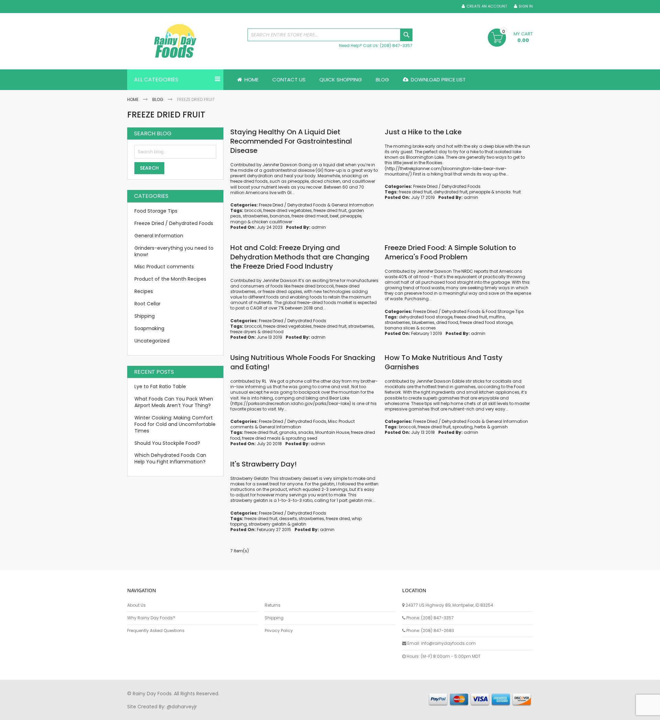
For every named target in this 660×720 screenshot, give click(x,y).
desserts (288, 518)
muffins (497, 317)
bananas (280, 216)
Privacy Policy (279, 630)
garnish (499, 427)
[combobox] (330, 35)
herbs (480, 427)
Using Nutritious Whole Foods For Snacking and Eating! (302, 362)
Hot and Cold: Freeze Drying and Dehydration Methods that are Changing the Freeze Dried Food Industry (300, 257)
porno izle (164, 712)
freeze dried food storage (486, 322)
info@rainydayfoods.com (448, 643)
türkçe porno (211, 712)
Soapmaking (149, 328)
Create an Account (486, 6)
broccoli (253, 210)
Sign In (526, 6)
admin (318, 227)
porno (134, 712)
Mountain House (332, 432)
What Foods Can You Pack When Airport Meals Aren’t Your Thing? (173, 402)
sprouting (462, 427)
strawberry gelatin (267, 524)
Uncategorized (151, 340)
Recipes (143, 291)
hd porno (239, 712)
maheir (186, 712)
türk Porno (282, 712)
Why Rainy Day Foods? (151, 618)
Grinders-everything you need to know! (173, 251)
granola (287, 432)
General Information (352, 205)
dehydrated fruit (450, 192)
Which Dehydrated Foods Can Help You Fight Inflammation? (170, 458)
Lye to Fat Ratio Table (160, 386)
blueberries (423, 322)
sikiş (147, 712)
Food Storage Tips (505, 311)
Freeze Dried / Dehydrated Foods (292, 205)
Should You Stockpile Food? (167, 443)
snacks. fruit (508, 192)
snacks (306, 432)
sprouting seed (301, 438)
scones (428, 328)
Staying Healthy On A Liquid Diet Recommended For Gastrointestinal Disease (291, 141)
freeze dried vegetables (287, 210)
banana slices (400, 328)
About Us (136, 605)
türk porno (353, 712)
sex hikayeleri (408, 712)
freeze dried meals (261, 438)
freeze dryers (243, 332)
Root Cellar (147, 303)
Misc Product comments (164, 266)
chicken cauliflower (272, 222)
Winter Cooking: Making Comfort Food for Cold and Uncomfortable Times (175, 424)
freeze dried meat (310, 216)
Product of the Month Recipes (170, 278)
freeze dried (338, 518)
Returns (272, 605)
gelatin (299, 524)
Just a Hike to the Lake (423, 132)
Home (133, 99)
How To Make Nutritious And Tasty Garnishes (444, 362)
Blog (157, 99)
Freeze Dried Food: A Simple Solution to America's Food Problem (450, 252)
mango (238, 222)
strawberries (255, 216)
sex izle (260, 712)
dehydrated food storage (425, 317)
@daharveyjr (182, 706)
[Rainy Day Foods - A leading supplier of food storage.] (184, 41)
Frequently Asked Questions (156, 630)
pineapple (350, 216)
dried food (273, 332)
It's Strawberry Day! (263, 464)
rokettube (379, 712)
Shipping (144, 316)
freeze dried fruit (330, 210)
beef (334, 216)
